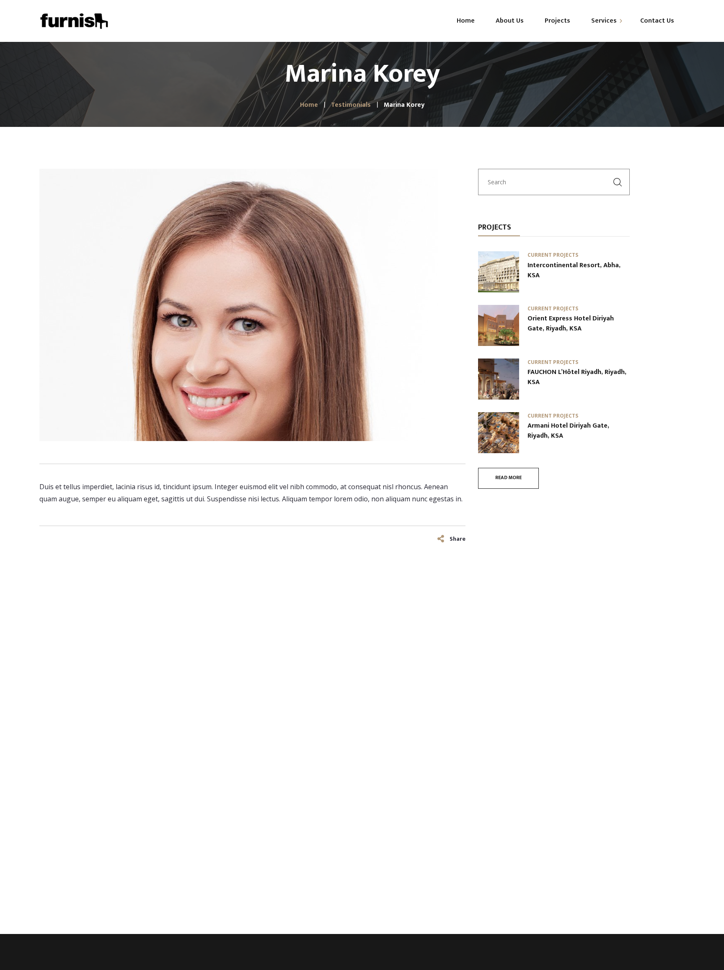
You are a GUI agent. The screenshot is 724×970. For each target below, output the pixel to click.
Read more (508, 477)
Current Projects (552, 254)
